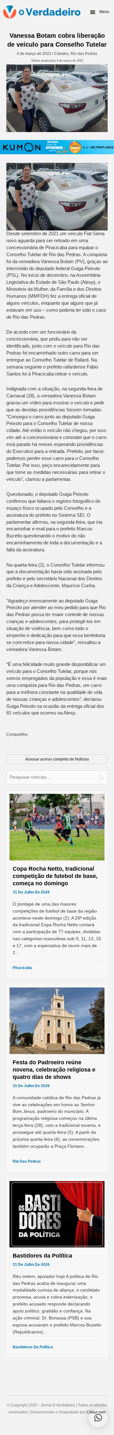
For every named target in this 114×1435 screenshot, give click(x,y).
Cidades (61, 53)
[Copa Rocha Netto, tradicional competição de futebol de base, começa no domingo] (57, 884)
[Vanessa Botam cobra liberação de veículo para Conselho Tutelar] (57, 98)
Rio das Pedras (84, 53)
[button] (99, 12)
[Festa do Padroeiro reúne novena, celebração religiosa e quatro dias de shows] (57, 1078)
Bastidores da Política (33, 1347)
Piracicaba (22, 968)
